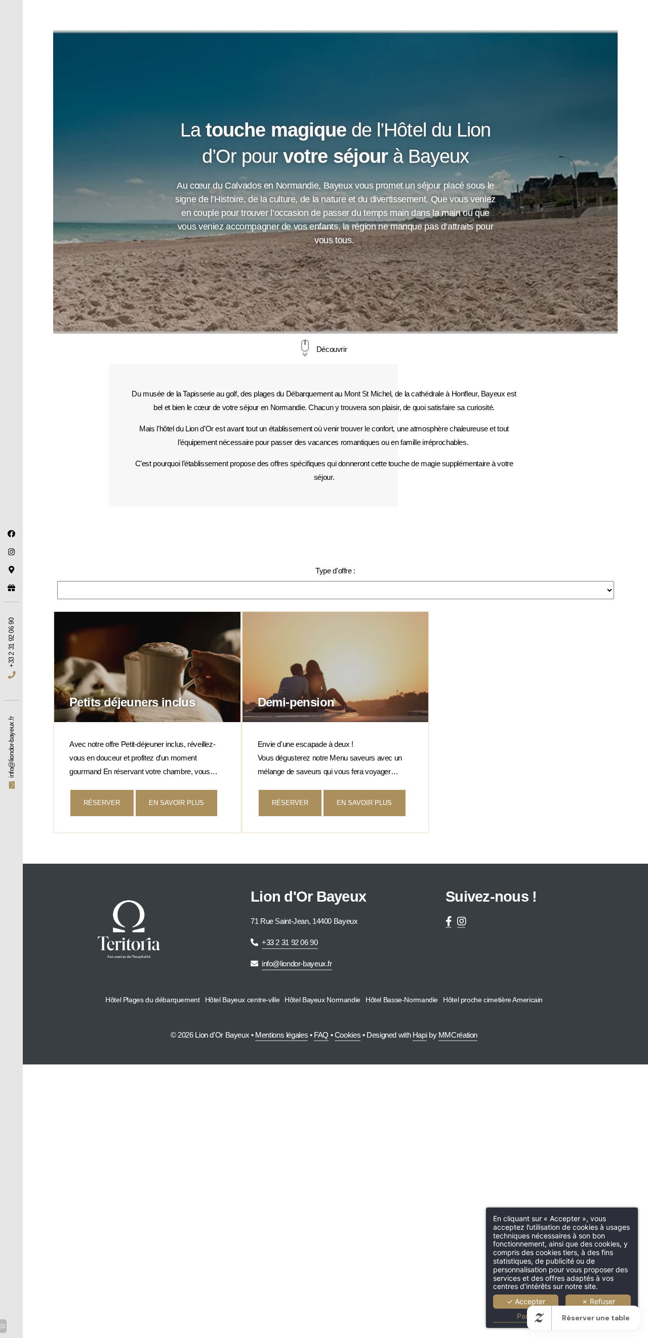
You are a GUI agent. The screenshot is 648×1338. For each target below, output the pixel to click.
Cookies (347, 1035)
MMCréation (457, 1035)
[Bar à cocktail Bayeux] (461, 921)
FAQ (321, 1035)
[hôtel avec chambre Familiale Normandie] (449, 921)
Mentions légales (281, 1035)
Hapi (420, 1035)
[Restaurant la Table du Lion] (11, 534)
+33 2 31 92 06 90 (290, 942)
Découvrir (331, 349)
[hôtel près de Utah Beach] (11, 569)
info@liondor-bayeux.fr (297, 963)
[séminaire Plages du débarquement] (11, 552)
